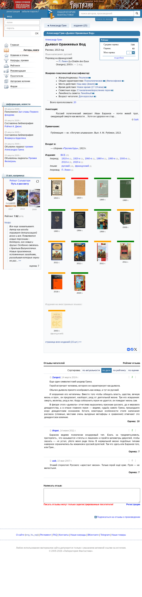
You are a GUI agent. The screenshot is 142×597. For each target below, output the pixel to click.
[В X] (135, 349)
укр (36, 535)
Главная (14, 45)
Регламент (45, 535)
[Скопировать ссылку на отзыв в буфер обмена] (51, 377)
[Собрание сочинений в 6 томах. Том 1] (125, 197)
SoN (136, 119)
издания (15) (80, 25)
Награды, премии (19, 60)
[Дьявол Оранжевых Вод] (57, 259)
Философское (114, 81)
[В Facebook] (132, 349)
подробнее (119, 58)
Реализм (83, 77)
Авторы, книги (31, 50)
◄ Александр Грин (57, 25)
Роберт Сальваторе (20, 180)
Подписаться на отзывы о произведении (118, 517)
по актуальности (91, 370)
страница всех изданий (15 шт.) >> (63, 342)
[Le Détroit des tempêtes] (57, 327)
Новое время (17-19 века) (90, 87)
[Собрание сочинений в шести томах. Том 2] (103, 196)
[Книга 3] (80, 227)
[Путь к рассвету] (34, 206)
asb (54, 461)
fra (32, 535)
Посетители (16, 76)
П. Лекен (63, 61)
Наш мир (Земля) (86, 84)
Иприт (55, 430)
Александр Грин (53, 39)
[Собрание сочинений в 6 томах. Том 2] (125, 224)
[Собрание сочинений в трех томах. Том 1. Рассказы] (80, 194)
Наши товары (118, 535)
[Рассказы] (103, 228)
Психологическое (93, 81)
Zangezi (56, 377)
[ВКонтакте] (128, 349)
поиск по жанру (104, 19)
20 (75, 102)
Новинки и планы (19, 55)
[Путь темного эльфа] (22, 205)
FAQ (55, 535)
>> (19, 260)
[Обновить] (37, 183)
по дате (106, 370)
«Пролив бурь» (70, 148)
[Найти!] (137, 13)
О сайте (20, 535)
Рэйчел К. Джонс (13, 126)
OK (35, 33)
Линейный (86, 93)
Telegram (105, 535)
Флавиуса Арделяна (15, 138)
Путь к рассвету (20, 183)
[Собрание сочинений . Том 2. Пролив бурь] (57, 195)
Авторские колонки (20, 81)
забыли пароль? (30, 11)
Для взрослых (86, 96)
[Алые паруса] (57, 288)
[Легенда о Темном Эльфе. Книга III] (10, 206)
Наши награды (78, 535)
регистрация (13, 11)
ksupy (8, 222)
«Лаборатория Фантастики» (78, 551)
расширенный (125, 19)
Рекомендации (18, 71)
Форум (13, 86)
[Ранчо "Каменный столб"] (57, 228)
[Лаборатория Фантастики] (52, 14)
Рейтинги (15, 65)
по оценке (133, 370)
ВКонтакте (93, 535)
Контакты (64, 535)
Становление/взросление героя (94, 90)
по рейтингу (119, 370)
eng (28, 535)
